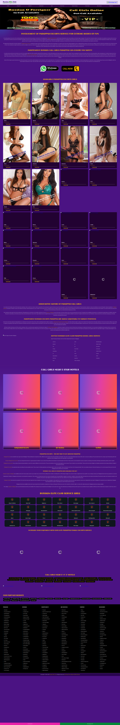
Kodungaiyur (25, 573)
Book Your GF (15, 528)
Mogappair (44, 578)
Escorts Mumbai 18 (86, 526)
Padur (24, 587)
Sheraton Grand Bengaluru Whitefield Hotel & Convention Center (69, 506)
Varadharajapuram (103, 573)
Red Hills (82, 543)
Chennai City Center (8, 584)
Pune (69, 602)
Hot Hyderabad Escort (24, 528)
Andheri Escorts (77, 602)
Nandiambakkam (103, 578)
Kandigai (101, 552)
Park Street (87, 5)
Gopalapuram (25, 539)
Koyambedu (25, 543)
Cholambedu (102, 557)
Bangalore (19, 5)
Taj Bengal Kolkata (90, 509)
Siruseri (63, 577)
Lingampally (44, 453)
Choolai (63, 548)
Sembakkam (83, 557)
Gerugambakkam (84, 568)
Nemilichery (102, 580)
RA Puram (6, 555)
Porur (44, 446)
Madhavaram (6, 582)
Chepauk (44, 557)
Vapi (52, 5)
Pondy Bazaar (64, 545)
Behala (107, 431)
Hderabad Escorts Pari (75, 526)
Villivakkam (25, 555)
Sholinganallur (92, 446)
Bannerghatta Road (76, 438)
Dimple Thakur (7, 526)
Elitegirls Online (16, 526)
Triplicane (102, 568)
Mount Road (64, 541)
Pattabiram (83, 598)
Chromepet (64, 564)
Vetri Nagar (83, 561)
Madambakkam (84, 559)
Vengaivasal (44, 594)
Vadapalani (6, 561)
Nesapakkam (44, 562)
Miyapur (108, 453)
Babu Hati (28, 431)
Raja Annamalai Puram (46, 539)
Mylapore (76, 446)
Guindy (24, 548)
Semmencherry (45, 596)
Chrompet (6, 580)
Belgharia (111, 5)
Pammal (24, 593)
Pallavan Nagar (64, 594)
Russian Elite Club (53, 602)
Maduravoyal (83, 573)
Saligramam (25, 552)
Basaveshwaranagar (107, 438)
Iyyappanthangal (7, 591)
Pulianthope (102, 577)
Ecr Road (5, 568)
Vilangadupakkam (84, 594)
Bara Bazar (60, 431)
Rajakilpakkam (26, 594)
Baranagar (76, 431)
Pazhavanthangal (26, 589)
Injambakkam (6, 541)
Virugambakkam (26, 557)
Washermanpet (103, 546)
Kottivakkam (25, 577)
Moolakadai (102, 541)
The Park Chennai (25, 507)
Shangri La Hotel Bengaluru (91, 506)
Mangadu (82, 587)
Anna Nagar (28, 446)
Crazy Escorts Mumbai (97, 526)
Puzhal (82, 591)
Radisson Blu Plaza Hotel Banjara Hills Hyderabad (68, 507)
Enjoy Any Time (25, 526)
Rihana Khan (7, 528)
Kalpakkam (44, 582)
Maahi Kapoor (42, 526)
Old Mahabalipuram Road (66, 589)
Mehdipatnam (60, 453)
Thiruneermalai (45, 575)
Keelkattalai (64, 568)
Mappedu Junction (65, 596)
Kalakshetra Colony (46, 591)
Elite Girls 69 (49, 526)
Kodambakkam (45, 561)
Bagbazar (44, 431)
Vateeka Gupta (33, 526)
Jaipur (72, 602)
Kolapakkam (44, 589)
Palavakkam (44, 548)
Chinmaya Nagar (45, 550)
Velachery (60, 446)
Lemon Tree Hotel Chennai (104, 506)
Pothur (101, 594)
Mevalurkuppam (103, 587)
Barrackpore (99, 5)
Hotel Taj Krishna (29, 509)
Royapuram (83, 545)
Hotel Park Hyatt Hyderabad (106, 507)
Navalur (63, 543)
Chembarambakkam (8, 593)
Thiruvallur (64, 598)
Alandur (63, 559)
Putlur (82, 571)
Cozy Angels (65, 526)
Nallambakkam (45, 598)
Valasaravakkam (45, 587)
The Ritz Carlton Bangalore (29, 506)
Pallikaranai (25, 591)
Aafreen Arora (58, 526)
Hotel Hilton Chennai (51, 507)
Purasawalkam (83, 541)
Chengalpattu (45, 580)
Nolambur (102, 559)
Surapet (101, 575)
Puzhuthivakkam (84, 562)
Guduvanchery (64, 593)
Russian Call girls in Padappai (8, 401)
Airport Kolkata (75, 5)
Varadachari (44, 566)
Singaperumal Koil (65, 575)
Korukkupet (102, 561)
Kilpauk (43, 559)
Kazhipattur (102, 550)
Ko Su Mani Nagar (26, 571)
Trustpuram (44, 541)
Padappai (82, 539)
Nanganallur (25, 584)
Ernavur (82, 577)
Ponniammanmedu (103, 539)
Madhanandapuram (84, 589)
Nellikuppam (83, 564)
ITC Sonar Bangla (67, 509)
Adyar (12, 446)
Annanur (5, 573)
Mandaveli (63, 587)
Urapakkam (6, 546)
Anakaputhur (6, 575)
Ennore (101, 545)
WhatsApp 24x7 (112, 2)
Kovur (63, 584)
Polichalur (6, 578)
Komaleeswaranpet (46, 546)
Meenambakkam (65, 539)
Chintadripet (25, 562)
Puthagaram (83, 578)
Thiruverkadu (44, 577)
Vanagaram (44, 593)
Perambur (63, 552)
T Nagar (5, 562)
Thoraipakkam (6, 543)
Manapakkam (64, 571)
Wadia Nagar (44, 543)
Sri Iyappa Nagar (103, 562)
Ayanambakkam (65, 562)
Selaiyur (82, 546)
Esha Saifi (33, 528)
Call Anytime (30, 723)
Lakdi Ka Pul (12, 453)
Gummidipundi (103, 543)
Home (8, 5)
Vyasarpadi (83, 555)
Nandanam (25, 582)
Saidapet (25, 550)
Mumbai (66, 602)
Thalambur (83, 575)
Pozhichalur (64, 591)
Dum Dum (62, 5)
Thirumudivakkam (103, 584)
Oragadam (64, 578)
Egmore (5, 564)
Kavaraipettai (83, 596)
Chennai (30, 5)
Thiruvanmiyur (7, 557)
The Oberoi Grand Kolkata (78, 509)
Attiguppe (28, 438)
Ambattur (44, 571)
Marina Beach (25, 561)
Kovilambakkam (7, 545)
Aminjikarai (64, 561)
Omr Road (6, 566)
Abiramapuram (7, 587)
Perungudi (44, 564)
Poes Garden (6, 571)
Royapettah (6, 550)
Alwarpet (108, 446)
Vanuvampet (64, 582)
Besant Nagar (6, 552)
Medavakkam (25, 580)
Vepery (43, 568)
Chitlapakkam (26, 564)
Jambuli (5, 577)
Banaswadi (60, 438)
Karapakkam (64, 566)
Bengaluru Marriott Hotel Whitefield (45, 506)
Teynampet (6, 559)
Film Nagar (76, 453)
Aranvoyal (83, 584)
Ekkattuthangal (26, 546)
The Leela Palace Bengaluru (16, 506)
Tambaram (83, 550)
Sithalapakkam (64, 580)
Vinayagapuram (103, 591)
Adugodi (12, 438)
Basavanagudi (92, 438)
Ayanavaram (44, 555)
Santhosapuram (103, 582)
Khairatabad (28, 453)
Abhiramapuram (65, 557)
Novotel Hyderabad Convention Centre (89, 507)
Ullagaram (44, 552)
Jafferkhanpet (102, 548)
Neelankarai (25, 559)
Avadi (5, 589)
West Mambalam (45, 545)
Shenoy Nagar (83, 548)
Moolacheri (102, 593)
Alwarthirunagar (103, 555)
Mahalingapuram (26, 578)
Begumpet (92, 453)
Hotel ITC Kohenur (39, 509)
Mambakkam (83, 566)
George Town (6, 596)
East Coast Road (7, 594)
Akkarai (101, 564)
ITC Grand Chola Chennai (13, 507)
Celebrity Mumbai (107, 526)
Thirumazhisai (83, 593)
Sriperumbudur (65, 555)
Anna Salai (25, 541)
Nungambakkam (7, 539)
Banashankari (44, 438)
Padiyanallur (102, 589)
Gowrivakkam (6, 598)
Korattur (24, 575)
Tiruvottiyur (83, 552)
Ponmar (63, 573)
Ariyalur (101, 596)
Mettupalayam (83, 582)
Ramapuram (25, 596)
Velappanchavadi (103, 566)
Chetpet (63, 546)
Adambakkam (64, 550)
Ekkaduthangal (26, 568)
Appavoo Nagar (26, 545)
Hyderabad (41, 5)
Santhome (44, 573)
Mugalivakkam (45, 584)
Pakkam (82, 580)
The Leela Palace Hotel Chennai (37, 507)
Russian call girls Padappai (32, 54)
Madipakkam (6, 548)
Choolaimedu (25, 566)
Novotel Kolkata (58, 509)
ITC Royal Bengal (48, 509)
